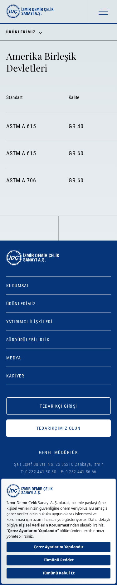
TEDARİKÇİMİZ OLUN (59, 428)
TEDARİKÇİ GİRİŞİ (58, 406)
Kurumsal (18, 285)
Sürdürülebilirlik (28, 339)
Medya (13, 357)
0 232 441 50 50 (40, 471)
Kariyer (15, 375)
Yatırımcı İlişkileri (29, 321)
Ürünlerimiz (21, 303)
